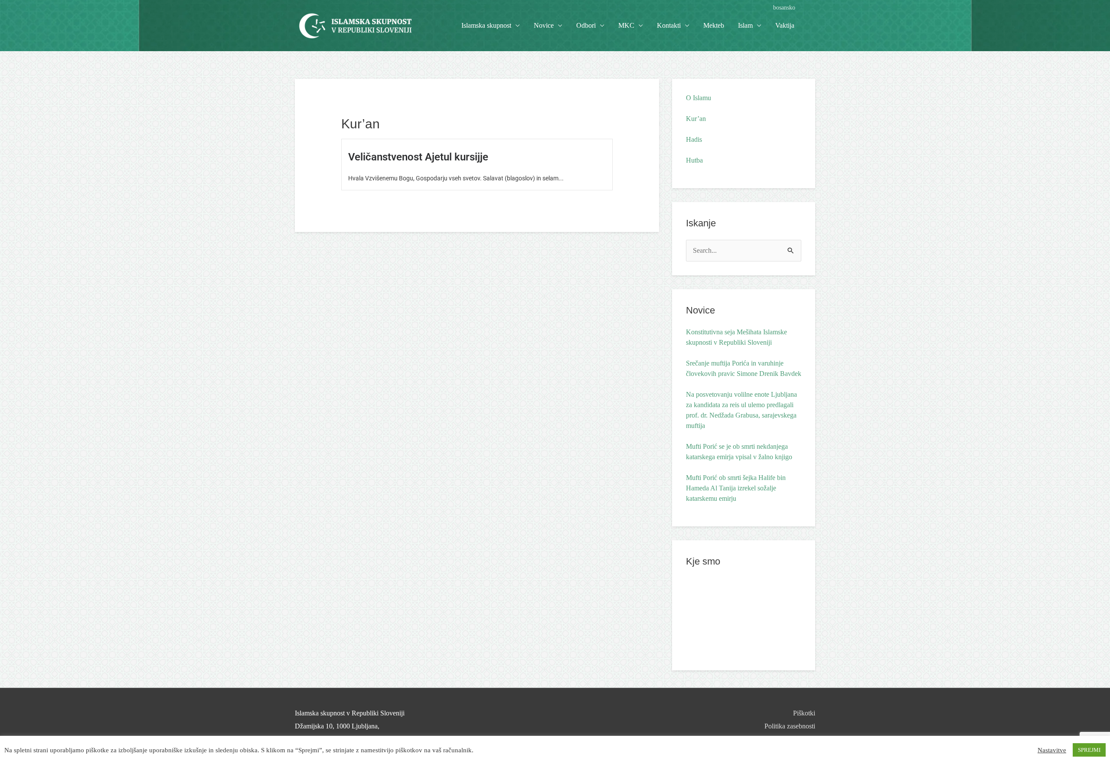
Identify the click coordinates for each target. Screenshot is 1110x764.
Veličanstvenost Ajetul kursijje (418, 157)
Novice (544, 25)
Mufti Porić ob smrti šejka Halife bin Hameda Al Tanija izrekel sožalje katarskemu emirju (736, 488)
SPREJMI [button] (1089, 750)
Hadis (694, 139)
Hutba (694, 160)
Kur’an (696, 118)
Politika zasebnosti (789, 726)
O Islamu (698, 97)
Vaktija (784, 25)
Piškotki (804, 713)
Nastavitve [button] (1052, 750)
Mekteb (713, 25)
